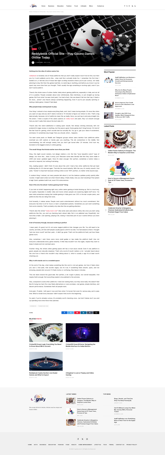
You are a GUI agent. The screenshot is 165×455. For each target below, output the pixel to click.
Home (43, 6)
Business (51, 6)
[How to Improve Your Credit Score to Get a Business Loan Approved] (109, 105)
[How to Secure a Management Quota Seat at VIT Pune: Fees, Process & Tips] (120, 167)
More (91, 6)
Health (73, 444)
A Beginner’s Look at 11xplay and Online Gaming (80, 374)
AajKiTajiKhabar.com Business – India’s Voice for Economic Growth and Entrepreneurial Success (125, 80)
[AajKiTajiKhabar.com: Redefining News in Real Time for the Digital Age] (108, 421)
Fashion (69, 6)
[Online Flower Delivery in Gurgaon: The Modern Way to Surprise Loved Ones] (120, 139)
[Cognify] (33, 6)
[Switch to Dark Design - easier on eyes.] (135, 6)
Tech (105, 444)
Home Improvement (85, 444)
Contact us (100, 6)
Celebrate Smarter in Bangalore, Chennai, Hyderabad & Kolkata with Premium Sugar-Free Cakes (120, 210)
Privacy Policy (131, 444)
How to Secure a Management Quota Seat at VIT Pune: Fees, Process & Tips (121, 180)
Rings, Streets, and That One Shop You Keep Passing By (123, 399)
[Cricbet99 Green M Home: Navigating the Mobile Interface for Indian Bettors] (82, 332)
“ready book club (43, 306)
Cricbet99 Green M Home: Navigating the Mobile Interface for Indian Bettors (80, 345)
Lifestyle (83, 6)
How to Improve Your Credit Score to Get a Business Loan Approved (124, 104)
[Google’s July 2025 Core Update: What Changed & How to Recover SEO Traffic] (109, 115)
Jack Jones (40, 62)
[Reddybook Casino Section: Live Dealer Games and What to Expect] (46, 361)
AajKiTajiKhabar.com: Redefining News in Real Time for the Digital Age (124, 420)
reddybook (33, 306)
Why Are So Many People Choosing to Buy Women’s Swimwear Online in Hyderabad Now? (125, 92)
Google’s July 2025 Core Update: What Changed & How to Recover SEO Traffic (124, 115)
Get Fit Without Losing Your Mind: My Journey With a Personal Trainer (124, 409)
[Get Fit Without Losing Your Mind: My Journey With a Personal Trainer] (108, 410)
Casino (34, 49)
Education (60, 6)
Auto (36, 444)
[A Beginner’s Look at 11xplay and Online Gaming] (82, 361)
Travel (111, 444)
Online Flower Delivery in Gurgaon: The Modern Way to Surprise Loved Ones (122, 151)
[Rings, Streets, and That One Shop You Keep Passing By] (108, 401)
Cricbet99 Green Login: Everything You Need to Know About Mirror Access (45, 345)
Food (76, 6)
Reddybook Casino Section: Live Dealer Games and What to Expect (43, 374)
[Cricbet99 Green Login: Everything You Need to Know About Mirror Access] (46, 332)
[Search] (132, 6)
